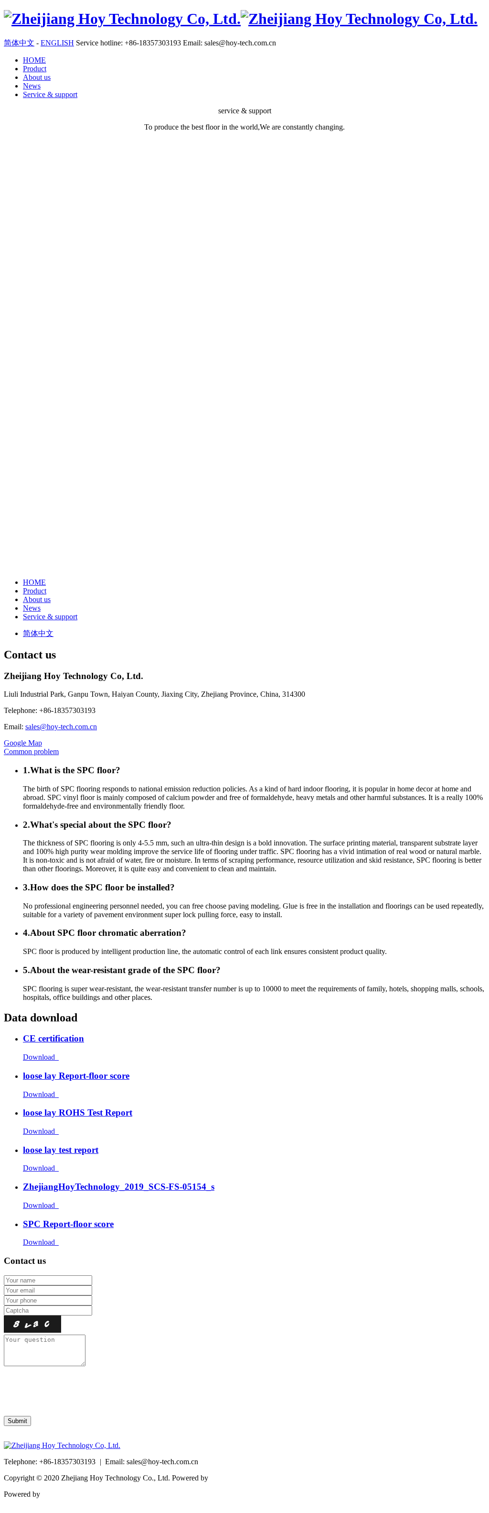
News (32, 86)
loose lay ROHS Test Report (77, 1112)
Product (34, 69)
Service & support (50, 94)
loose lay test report (60, 1150)
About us (37, 77)
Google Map (23, 743)
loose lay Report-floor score (76, 1076)
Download (41, 1057)
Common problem (31, 751)
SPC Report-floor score (68, 1224)
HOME (34, 60)
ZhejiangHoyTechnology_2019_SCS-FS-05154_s (118, 1187)
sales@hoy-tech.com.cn (61, 727)
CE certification (53, 1038)
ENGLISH (57, 43)
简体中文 (19, 43)
